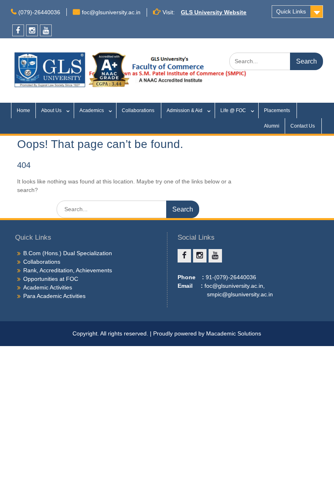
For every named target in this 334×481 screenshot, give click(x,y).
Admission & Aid (184, 110)
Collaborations (139, 110)
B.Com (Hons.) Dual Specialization (67, 253)
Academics (91, 110)
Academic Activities (47, 287)
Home (23, 110)
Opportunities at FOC (50, 279)
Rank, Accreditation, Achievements (67, 270)
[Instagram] (32, 30)
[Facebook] (18, 30)
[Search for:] (276, 61)
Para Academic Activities (54, 296)
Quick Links (291, 11)
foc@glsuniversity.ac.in (111, 12)
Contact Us (303, 126)
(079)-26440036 (39, 12)
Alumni (271, 126)
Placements (277, 110)
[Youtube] (46, 30)
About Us (51, 110)
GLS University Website (213, 12)
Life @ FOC (233, 110)
